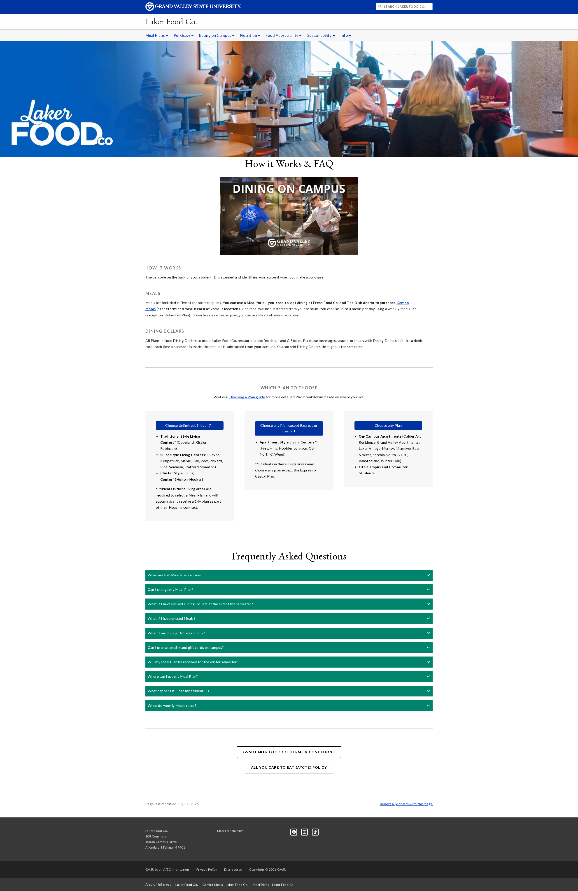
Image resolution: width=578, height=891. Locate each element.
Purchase (182, 35)
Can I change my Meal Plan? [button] (170, 589)
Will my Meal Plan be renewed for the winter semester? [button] (193, 662)
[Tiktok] (315, 831)
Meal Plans (155, 35)
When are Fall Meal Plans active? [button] (174, 575)
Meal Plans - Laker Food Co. (274, 884)
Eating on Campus (215, 35)
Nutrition (249, 35)
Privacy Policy (206, 869)
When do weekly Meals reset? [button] (172, 705)
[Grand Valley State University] (193, 9)
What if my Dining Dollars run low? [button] (176, 633)
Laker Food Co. (171, 21)
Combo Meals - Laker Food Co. (225, 884)
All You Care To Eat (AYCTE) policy (289, 767)
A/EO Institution (167, 869)
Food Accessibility (282, 35)
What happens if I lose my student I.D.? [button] (180, 691)
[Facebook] (294, 831)
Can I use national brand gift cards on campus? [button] (186, 647)
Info (344, 35)
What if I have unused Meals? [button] (171, 618)
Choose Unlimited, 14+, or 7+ (189, 425)
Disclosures (233, 869)
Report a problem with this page (406, 804)
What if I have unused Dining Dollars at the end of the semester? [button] (200, 604)
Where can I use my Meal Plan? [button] (173, 676)
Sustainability (320, 35)
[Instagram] (305, 831)
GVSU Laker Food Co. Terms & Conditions (289, 752)
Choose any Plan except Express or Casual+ (289, 428)
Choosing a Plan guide (246, 397)
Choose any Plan (388, 425)
